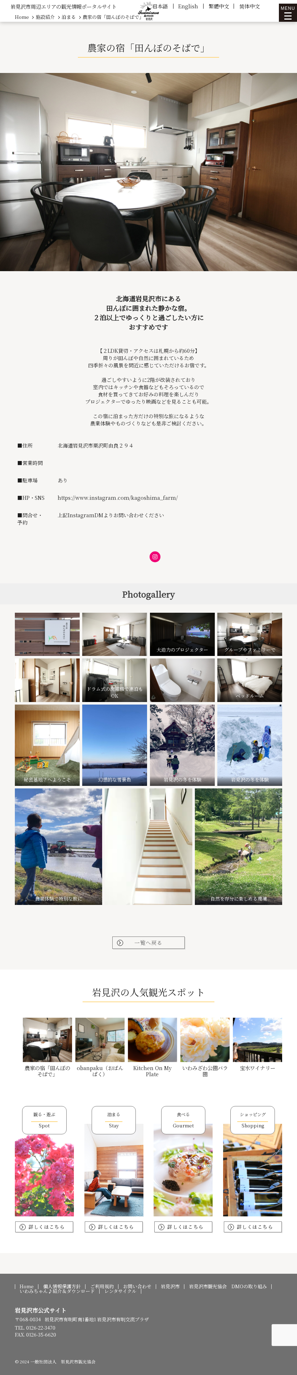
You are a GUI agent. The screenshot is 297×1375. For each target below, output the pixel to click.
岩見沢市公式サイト (41, 1310)
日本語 (160, 6)
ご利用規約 (102, 1286)
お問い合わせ (137, 1286)
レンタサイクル (120, 1291)
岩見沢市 (170, 1286)
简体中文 (249, 6)
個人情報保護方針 (62, 1286)
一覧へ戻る (148, 942)
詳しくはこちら (47, 1226)
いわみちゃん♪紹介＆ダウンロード (57, 1291)
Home (27, 1286)
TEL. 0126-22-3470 (35, 1327)
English (188, 6)
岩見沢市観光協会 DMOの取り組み (228, 1286)
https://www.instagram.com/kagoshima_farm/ (118, 497)
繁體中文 (219, 6)
